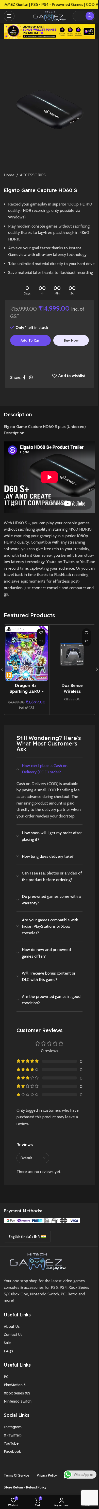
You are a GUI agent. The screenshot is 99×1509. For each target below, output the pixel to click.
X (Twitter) (13, 1435)
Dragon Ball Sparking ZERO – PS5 (27, 691)
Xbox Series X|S (17, 1393)
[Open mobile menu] (9, 16)
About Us (12, 1326)
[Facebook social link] (24, 377)
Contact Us (13, 1334)
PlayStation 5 (15, 1385)
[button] (41, 641)
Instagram (13, 1427)
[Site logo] (48, 15)
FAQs (8, 1351)
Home (9, 175)
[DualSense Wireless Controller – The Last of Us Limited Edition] (72, 653)
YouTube (11, 1443)
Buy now (71, 340)
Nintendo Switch (17, 1401)
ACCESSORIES (33, 175)
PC (6, 1376)
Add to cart (31, 340)
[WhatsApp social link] (30, 377)
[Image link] (36, 1261)
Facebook (12, 1451)
